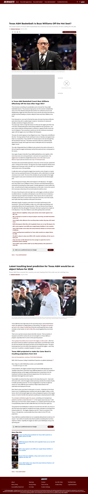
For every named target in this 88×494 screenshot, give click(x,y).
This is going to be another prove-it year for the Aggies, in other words (29, 340)
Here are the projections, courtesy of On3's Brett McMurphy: (27, 357)
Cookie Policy (58, 484)
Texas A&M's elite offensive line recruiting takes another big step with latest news (34, 221)
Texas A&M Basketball (21, 254)
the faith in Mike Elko (30, 329)
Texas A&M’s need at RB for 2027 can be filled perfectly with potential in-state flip (33, 244)
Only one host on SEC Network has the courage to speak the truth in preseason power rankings (31, 240)
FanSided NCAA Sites (62, 2)
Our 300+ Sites (59, 482)
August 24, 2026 (23, 365)
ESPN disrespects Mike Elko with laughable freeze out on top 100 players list (34, 224)
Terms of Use (44, 484)
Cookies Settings (45, 487)
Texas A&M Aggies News (26, 2)
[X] (77, 1)
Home (13, 254)
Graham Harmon (15, 29)
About (17, 2)
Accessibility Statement (17, 487)
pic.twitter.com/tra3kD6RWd (35, 364)
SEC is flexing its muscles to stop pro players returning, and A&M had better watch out (34, 217)
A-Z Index (31, 487)
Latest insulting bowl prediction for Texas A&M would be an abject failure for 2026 (33, 233)
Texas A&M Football (20, 471)
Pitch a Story (14, 484)
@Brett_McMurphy (47, 360)
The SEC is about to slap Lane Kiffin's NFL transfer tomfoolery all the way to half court (33, 236)
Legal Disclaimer (72, 484)
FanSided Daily (72, 482)
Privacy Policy (32, 484)
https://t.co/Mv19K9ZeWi (21, 364)
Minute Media (10, 490)
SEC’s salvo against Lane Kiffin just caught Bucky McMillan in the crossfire (33, 226)
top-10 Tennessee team (38, 159)
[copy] (20, 32)
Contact (43, 482)
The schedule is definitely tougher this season (23, 398)
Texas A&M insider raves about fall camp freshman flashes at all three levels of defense (34, 229)
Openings (31, 482)
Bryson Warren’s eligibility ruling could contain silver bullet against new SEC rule (33, 213)
